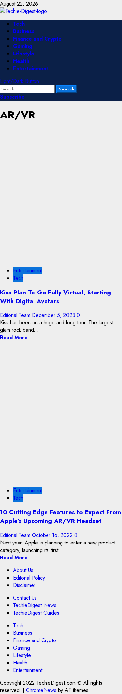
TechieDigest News (34, 605)
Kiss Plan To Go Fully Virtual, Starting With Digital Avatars (55, 296)
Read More (14, 337)
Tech (19, 24)
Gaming (22, 46)
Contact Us (25, 598)
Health (21, 61)
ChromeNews (41, 690)
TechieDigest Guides (36, 612)
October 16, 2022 (53, 535)
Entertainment (30, 68)
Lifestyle (23, 53)
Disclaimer (24, 585)
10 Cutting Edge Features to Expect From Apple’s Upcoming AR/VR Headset (60, 516)
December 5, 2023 (54, 315)
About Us (23, 570)
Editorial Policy (29, 577)
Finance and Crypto (37, 38)
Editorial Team (16, 315)
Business (23, 31)
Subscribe (12, 97)
